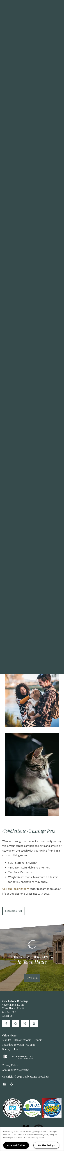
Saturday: (7, 1045)
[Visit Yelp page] (15, 1023)
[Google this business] (25, 1023)
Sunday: (6, 1049)
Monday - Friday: (12, 1040)
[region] (32, 1139)
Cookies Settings (46, 1145)
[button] (13, 911)
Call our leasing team (15, 889)
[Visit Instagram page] (34, 1023)
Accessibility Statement (15, 1070)
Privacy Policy (10, 1065)
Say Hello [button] (32, 978)
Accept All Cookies (16, 1145)
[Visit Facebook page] (6, 1023)
